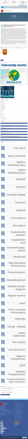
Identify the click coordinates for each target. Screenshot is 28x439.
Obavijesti (2, 426)
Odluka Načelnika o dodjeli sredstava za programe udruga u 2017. (9, 47)
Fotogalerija (2, 101)
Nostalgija (2, 102)
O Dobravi (2, 425)
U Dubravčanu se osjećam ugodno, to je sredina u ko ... (20, 404)
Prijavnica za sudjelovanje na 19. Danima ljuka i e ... (20, 417)
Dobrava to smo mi (3, 117)
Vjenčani (2, 110)
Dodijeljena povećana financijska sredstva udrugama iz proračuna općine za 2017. (14, 26)
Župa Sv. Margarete (3, 106)
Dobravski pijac (3, 114)
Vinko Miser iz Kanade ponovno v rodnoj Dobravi (19, 407)
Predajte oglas (7, 394)
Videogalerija (2, 105)
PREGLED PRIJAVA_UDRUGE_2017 (22, 47)
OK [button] (24, 437)
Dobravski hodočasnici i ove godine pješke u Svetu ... (20, 410)
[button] (14, 437)
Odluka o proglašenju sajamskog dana (18, 413)
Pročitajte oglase (3, 394)
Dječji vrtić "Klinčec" (3, 109)
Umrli (1, 113)
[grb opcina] (4, 48)
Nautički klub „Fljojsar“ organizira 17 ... (18, 416)
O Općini (2, 423)
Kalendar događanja (3, 428)
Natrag (2, 60)
